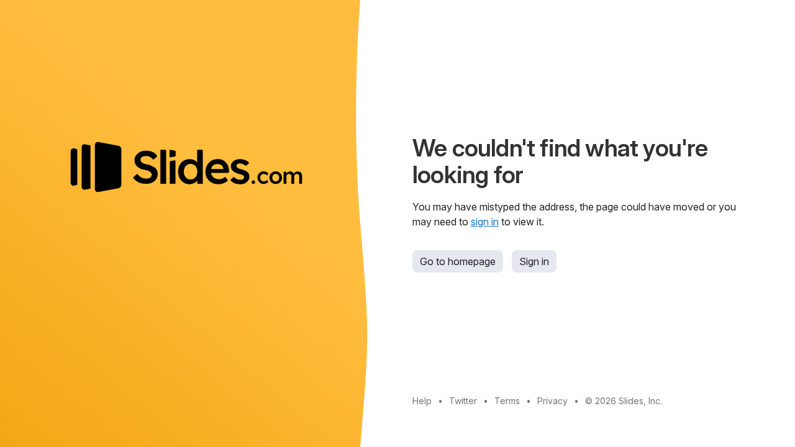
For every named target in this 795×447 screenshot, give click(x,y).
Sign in (534, 261)
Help (422, 400)
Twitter (463, 400)
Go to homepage (458, 261)
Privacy (552, 400)
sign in (485, 221)
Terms (507, 400)
